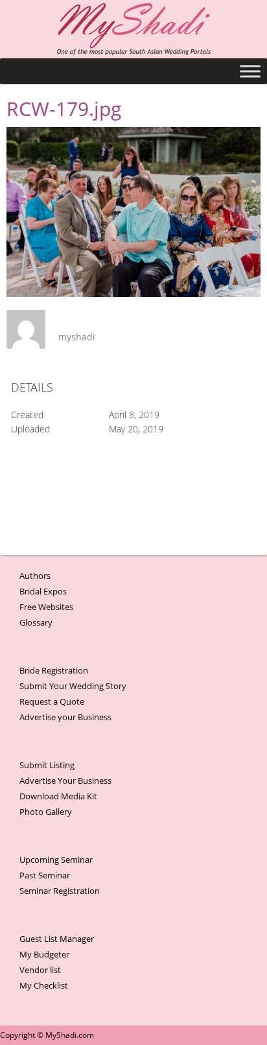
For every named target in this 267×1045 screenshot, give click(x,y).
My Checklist (43, 985)
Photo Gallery (45, 811)
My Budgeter (44, 954)
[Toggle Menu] (250, 71)
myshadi (76, 337)
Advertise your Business (65, 717)
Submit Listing (47, 765)
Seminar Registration (59, 891)
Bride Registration (53, 670)
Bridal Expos (43, 591)
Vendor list (40, 970)
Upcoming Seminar (56, 859)
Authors (35, 575)
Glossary (35, 622)
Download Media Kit (58, 796)
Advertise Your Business (65, 780)
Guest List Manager (56, 939)
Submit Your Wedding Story (72, 686)
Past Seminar (44, 875)
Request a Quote (51, 701)
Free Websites (46, 607)
